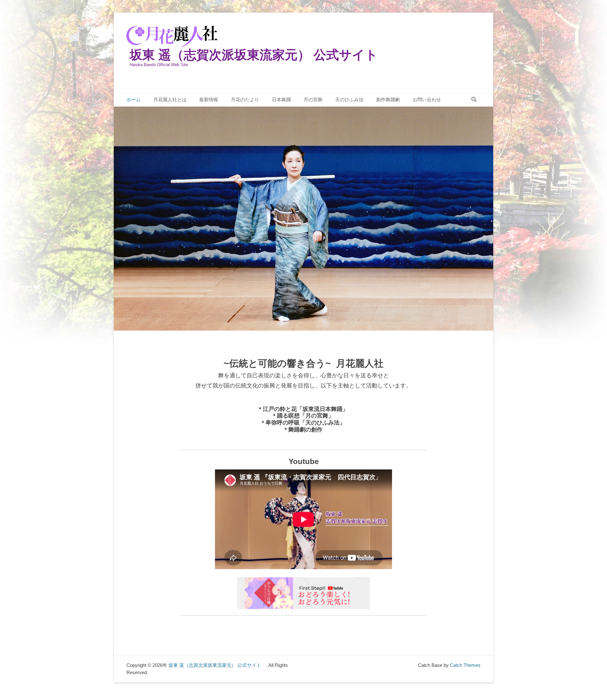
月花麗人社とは (170, 99)
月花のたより (245, 99)
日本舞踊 (281, 99)
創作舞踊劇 (388, 99)
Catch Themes (465, 665)
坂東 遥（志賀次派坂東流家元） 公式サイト (260, 55)
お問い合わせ (427, 99)
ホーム (133, 99)
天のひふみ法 (349, 99)
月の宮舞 (313, 99)
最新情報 (208, 99)
